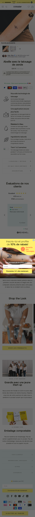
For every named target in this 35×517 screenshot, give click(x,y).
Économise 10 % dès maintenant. (17, 271)
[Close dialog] (33, 240)
